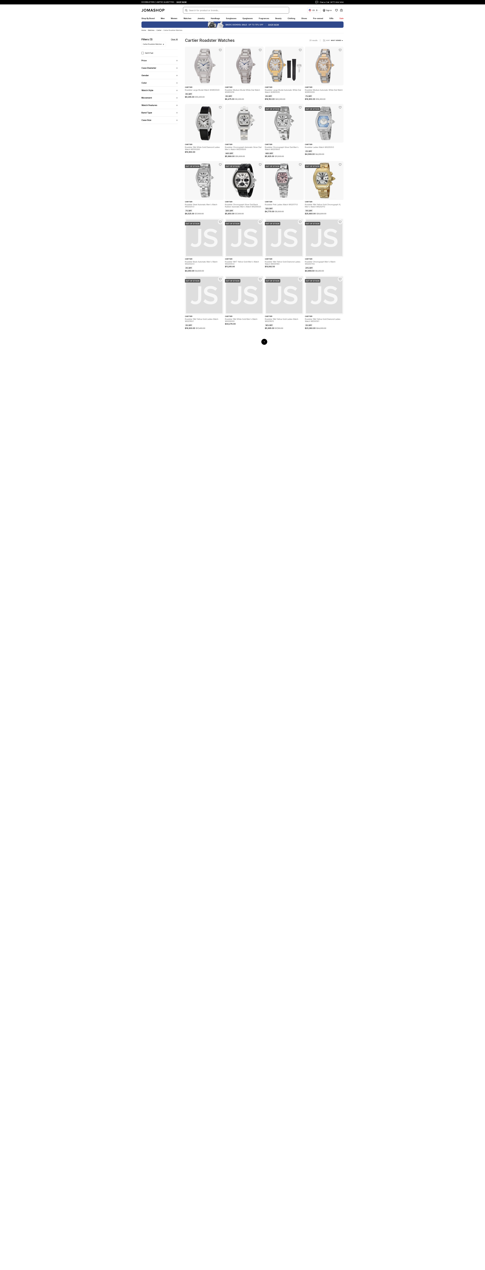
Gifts (331, 18)
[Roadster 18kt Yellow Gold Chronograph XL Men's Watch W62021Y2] (340, 164)
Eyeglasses (248, 18)
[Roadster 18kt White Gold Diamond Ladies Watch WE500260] (220, 107)
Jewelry (201, 18)
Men (163, 18)
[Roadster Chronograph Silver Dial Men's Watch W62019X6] (300, 107)
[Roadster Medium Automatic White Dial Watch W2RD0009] (340, 50)
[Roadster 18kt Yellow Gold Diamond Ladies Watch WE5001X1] (340, 279)
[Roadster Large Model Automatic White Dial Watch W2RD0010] (300, 50)
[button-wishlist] (336, 10)
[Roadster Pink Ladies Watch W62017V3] (300, 164)
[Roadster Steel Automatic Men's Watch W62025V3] (220, 164)
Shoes (304, 18)
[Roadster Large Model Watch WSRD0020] (220, 50)
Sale (342, 18)
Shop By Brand (148, 18)
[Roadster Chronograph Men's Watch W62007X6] (340, 221)
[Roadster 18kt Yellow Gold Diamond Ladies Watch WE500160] (300, 221)
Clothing (291, 18)
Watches (187, 18)
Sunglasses (231, 18)
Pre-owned (318, 18)
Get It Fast (149, 53)
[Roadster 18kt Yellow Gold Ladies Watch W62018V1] (220, 279)
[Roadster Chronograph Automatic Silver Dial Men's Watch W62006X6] (260, 107)
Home (143, 30)
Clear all (174, 39)
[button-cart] (341, 10)
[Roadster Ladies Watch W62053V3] (340, 107)
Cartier (158, 30)
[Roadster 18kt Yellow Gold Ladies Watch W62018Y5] (300, 279)
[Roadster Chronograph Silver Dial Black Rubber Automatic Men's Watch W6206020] (260, 164)
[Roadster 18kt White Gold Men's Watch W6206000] (260, 279)
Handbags (215, 18)
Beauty (278, 18)
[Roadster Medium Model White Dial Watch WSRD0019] (260, 50)
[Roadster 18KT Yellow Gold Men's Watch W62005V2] (260, 221)
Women (174, 18)
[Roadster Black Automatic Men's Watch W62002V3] (220, 221)
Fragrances (264, 18)
